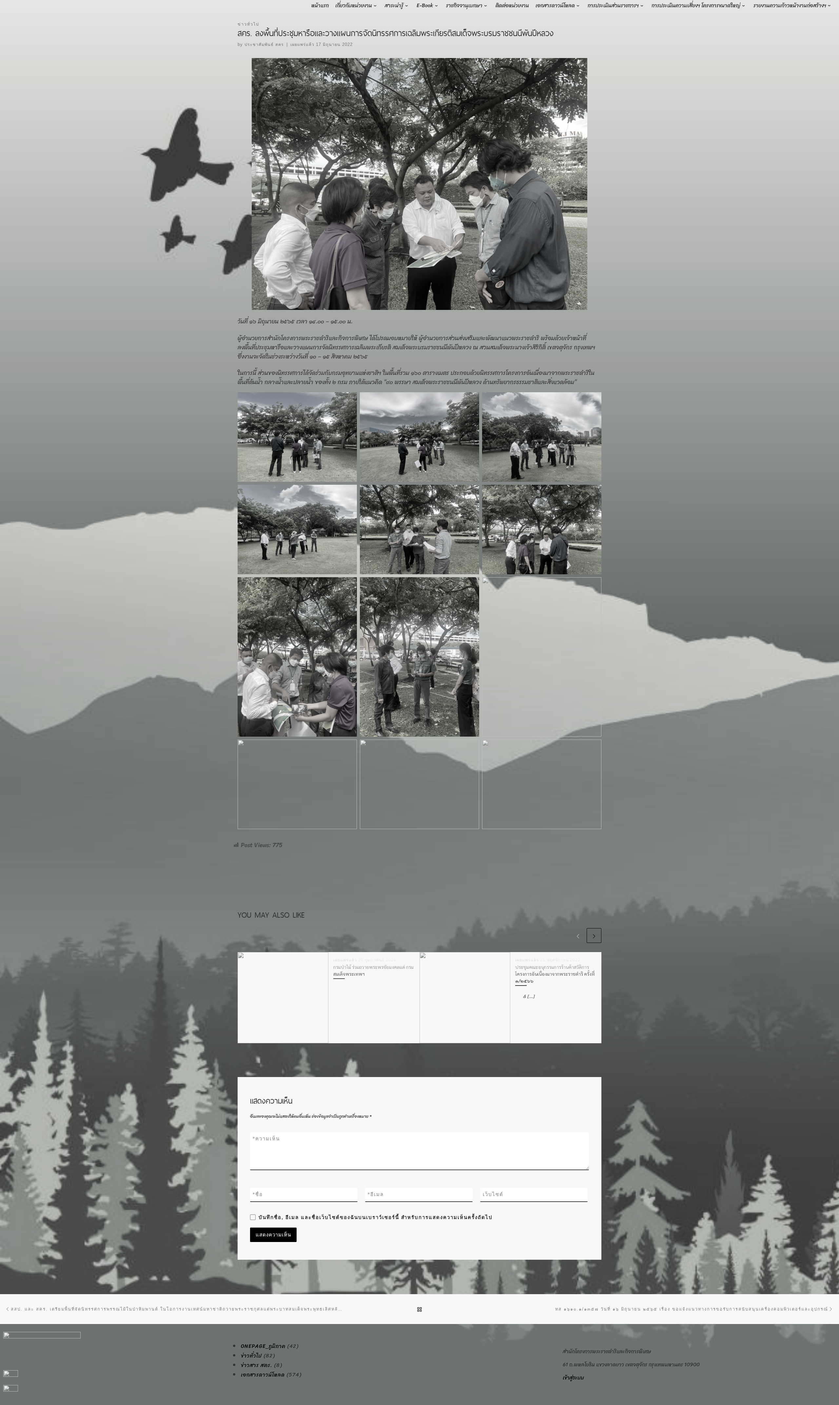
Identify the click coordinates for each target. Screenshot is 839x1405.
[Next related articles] (594, 935)
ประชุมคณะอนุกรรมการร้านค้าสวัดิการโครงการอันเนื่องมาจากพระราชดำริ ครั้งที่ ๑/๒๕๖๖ (555, 974)
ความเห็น (266, 1138)
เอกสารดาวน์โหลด (263, 1375)
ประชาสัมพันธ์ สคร (264, 44)
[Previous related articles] (578, 935)
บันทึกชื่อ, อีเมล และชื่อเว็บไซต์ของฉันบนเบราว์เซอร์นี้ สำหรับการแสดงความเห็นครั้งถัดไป (376, 1217)
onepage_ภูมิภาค (263, 1346)
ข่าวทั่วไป (251, 1356)
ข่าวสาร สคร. (256, 1365)
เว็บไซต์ (493, 1194)
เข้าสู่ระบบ (573, 1377)
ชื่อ (258, 1194)
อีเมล (376, 1194)
